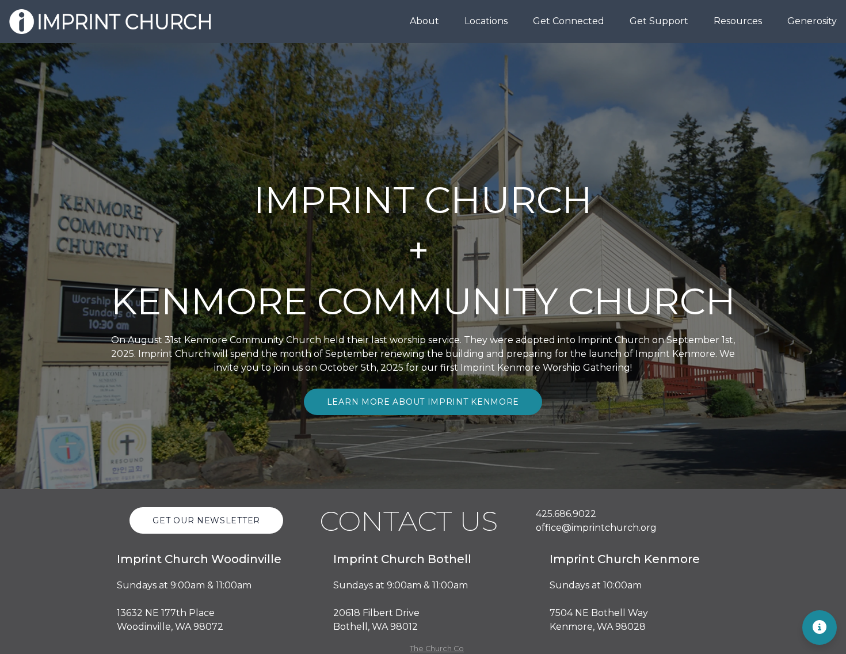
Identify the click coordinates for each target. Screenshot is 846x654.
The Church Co (437, 648)
